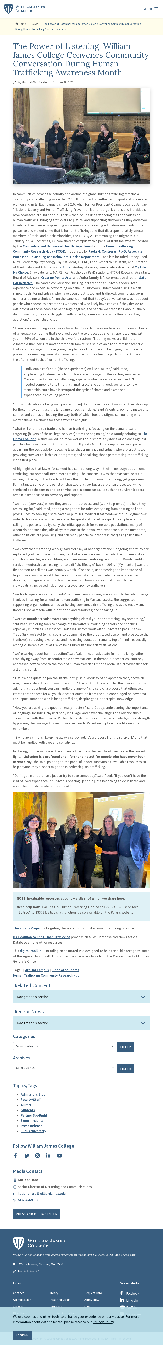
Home (22, 24)
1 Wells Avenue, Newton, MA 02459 (40, 1264)
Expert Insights (32, 1120)
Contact (18, 1293)
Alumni (26, 1105)
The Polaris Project (27, 928)
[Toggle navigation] (143, 997)
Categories (24, 1036)
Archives (21, 1058)
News (34, 24)
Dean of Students (65, 970)
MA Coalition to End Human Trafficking (41, 937)
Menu (148, 8)
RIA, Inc (65, 267)
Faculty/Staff (30, 1099)
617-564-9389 (28, 1200)
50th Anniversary (33, 1131)
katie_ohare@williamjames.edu (42, 1193)
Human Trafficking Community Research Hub (46, 975)
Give (87, 1307)
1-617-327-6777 (28, 1271)
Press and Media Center (36, 1214)
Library (53, 1293)
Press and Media (59, 1300)
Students (28, 1110)
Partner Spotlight (34, 1115)
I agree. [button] (22, 1335)
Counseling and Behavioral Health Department (58, 246)
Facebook (132, 1293)
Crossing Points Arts (56, 277)
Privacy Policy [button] (103, 1322)
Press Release (31, 1126)
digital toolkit (30, 951)
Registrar (55, 1307)
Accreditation (22, 1300)
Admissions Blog (33, 1094)
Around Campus (37, 970)
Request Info (93, 1293)
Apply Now (91, 1300)
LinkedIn (132, 1300)
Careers (18, 1307)
